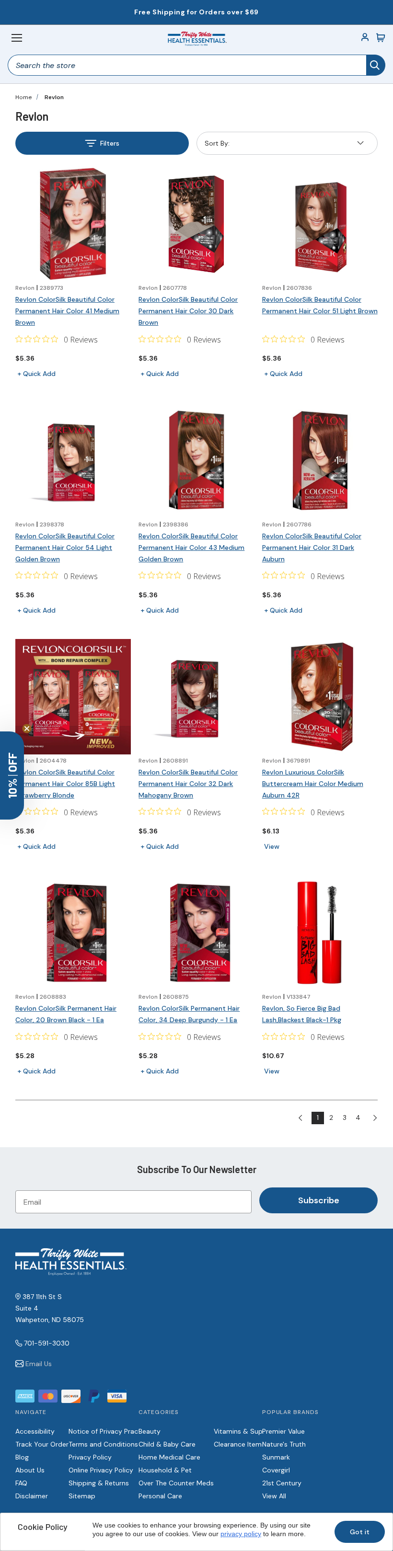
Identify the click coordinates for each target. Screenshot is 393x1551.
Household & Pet (165, 1470)
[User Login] (365, 38)
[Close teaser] (27, 728)
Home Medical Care (169, 1457)
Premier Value (283, 1431)
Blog (22, 1457)
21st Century (281, 1483)
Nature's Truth (284, 1444)
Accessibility (35, 1431)
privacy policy (240, 1534)
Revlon (54, 97)
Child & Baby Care (167, 1444)
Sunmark (276, 1457)
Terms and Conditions (103, 1444)
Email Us (38, 1363)
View (271, 846)
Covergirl (276, 1470)
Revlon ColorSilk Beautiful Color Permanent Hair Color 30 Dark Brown (188, 311)
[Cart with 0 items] (380, 38)
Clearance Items (239, 1444)
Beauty (150, 1431)
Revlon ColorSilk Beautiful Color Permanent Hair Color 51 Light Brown (320, 305)
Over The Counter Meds (176, 1483)
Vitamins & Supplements (253, 1431)
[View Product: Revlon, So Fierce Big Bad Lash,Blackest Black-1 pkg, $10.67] (320, 933)
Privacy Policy (90, 1457)
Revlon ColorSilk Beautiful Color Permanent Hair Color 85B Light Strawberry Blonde (65, 783)
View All (274, 1496)
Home (23, 97)
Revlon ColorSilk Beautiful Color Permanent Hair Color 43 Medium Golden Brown (191, 547)
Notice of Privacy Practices (111, 1431)
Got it (360, 1532)
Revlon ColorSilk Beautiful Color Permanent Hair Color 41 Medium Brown (67, 311)
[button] (12, 775)
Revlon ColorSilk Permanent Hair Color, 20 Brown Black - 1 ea (65, 1014)
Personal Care (160, 1496)
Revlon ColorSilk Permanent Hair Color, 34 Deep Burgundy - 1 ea (189, 1014)
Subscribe (318, 1200)
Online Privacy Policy (101, 1470)
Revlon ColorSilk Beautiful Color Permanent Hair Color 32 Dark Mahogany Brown (188, 783)
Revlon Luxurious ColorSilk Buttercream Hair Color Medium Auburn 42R (312, 783)
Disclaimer (31, 1496)
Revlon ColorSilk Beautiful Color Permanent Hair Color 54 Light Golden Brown (65, 547)
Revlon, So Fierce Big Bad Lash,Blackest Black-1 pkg (301, 1014)
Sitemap (82, 1496)
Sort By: (217, 145)
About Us (30, 1470)
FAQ (21, 1483)
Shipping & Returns (99, 1483)
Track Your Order (42, 1444)
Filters (109, 143)
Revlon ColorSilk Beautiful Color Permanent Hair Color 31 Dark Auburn (311, 547)
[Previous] (304, 1118)
